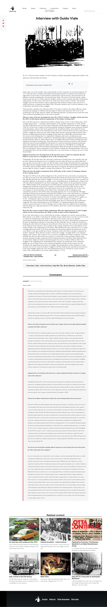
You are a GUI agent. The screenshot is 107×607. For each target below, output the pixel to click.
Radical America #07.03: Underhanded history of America (78, 255)
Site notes (75, 599)
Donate (44, 599)
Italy (37, 266)
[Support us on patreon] (3, 23)
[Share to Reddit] (72, 84)
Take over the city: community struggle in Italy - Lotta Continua (33, 255)
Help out (52, 599)
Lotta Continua (46, 266)
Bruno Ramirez (69, 266)
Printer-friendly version (29, 260)
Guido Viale (80, 266)
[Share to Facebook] (69, 84)
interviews (30, 266)
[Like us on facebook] (3, 26)
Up (55, 255)
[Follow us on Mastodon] (3, 20)
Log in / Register (49, 11)
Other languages (63, 599)
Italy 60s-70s (58, 266)
